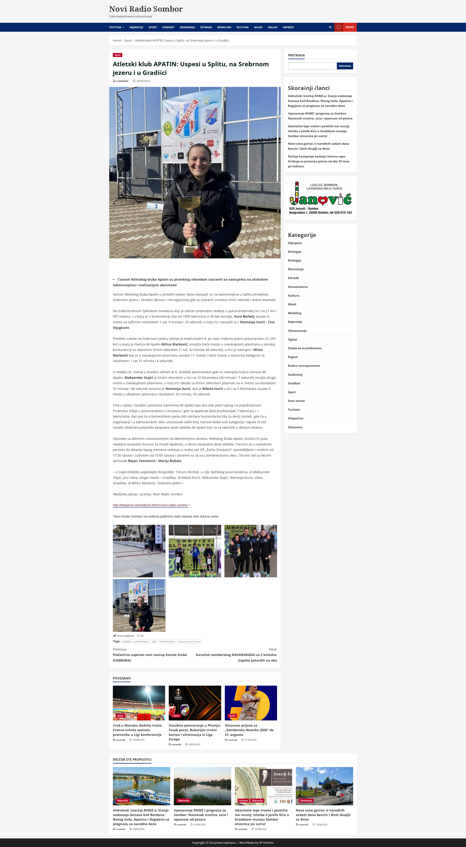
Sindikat (168, 27)
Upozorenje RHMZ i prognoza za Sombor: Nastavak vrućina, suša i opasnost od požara (201, 815)
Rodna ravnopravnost (304, 366)
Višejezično (295, 418)
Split (154, 641)
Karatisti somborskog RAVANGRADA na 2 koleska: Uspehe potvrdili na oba (236, 655)
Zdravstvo (295, 427)
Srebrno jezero (167, 641)
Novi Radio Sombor (146, 9)
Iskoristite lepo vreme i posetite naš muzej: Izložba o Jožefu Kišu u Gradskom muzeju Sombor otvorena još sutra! (319, 131)
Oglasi (272, 27)
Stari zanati (296, 401)
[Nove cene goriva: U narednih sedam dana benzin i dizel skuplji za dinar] (324, 786)
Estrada (206, 27)
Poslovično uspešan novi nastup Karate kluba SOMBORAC (150, 655)
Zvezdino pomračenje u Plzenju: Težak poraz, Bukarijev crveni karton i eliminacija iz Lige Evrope (195, 732)
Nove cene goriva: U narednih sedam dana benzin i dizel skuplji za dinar (323, 815)
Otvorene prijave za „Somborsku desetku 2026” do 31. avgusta (249, 730)
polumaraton (141, 641)
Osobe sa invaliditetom (305, 348)
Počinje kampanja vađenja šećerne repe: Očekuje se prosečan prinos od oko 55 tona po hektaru (319, 161)
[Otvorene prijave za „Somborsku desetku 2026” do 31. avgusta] (251, 703)
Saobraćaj (295, 375)
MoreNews (247, 843)
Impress (288, 27)
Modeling (224, 27)
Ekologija (294, 252)
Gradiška (126, 641)
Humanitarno (298, 287)
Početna (115, 27)
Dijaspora (295, 243)
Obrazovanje (297, 331)
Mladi (258, 27)
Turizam (294, 410)
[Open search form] (330, 27)
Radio (350, 27)
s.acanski (120, 739)
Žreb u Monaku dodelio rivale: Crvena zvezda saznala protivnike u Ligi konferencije (137, 730)
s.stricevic (122, 81)
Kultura (243, 27)
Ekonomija (187, 27)
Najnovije (136, 27)
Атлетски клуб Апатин (189, 641)
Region (293, 357)
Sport (153, 27)
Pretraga (296, 55)
